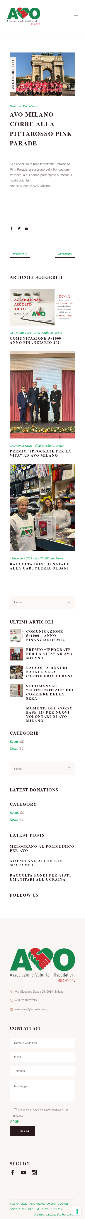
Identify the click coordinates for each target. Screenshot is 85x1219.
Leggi (15, 1121)
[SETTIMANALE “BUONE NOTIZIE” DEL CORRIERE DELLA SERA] (16, 690)
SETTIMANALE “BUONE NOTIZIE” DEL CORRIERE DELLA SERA (50, 692)
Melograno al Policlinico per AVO (42, 848)
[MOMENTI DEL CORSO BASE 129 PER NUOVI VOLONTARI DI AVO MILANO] (16, 712)
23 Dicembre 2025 (21, 445)
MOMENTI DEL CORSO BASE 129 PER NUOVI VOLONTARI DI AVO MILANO (49, 714)
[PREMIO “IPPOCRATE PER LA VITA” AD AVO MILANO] (42, 394)
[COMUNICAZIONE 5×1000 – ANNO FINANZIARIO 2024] (42, 307)
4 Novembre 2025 (21, 558)
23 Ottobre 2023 (13, 74)
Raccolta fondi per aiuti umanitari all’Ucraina (40, 877)
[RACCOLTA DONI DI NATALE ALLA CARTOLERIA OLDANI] (42, 507)
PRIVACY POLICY (51, 1209)
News (13, 106)
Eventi (14, 741)
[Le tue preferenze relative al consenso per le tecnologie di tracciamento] (77, 1211)
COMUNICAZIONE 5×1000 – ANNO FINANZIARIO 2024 (37, 340)
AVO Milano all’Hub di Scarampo (36, 862)
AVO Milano (29, 106)
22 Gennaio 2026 (21, 333)
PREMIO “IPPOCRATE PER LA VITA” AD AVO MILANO (40, 453)
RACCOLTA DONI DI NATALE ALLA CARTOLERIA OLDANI (40, 566)
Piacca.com (68, 1214)
